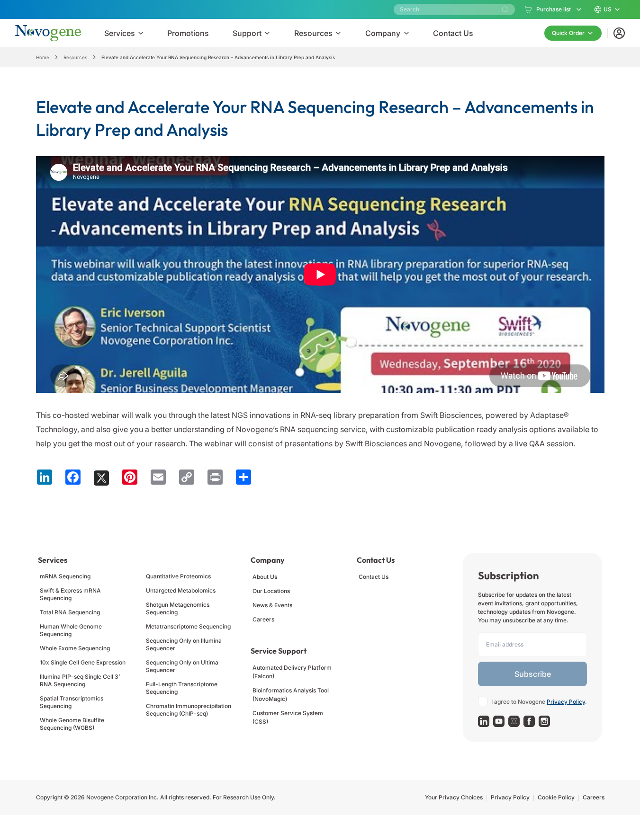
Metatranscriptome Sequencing (188, 626)
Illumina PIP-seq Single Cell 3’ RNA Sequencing (80, 680)
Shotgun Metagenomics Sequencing (177, 608)
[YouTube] (499, 721)
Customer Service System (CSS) (287, 717)
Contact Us (373, 576)
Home (42, 57)
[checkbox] (482, 701)
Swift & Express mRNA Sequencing (70, 594)
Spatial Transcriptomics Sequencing (71, 702)
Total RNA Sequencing (70, 612)
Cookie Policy (556, 797)
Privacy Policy (566, 701)
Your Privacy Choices (454, 797)
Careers (263, 619)
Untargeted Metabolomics (181, 590)
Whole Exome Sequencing (75, 648)
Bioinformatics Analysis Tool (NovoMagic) (290, 694)
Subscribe (532, 674)
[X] (514, 721)
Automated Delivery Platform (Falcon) (292, 672)
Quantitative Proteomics (178, 576)
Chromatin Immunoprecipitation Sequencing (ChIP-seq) (188, 709)
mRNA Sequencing (65, 576)
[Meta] (529, 721)
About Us (264, 576)
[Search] (505, 9)
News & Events (272, 605)
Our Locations (271, 590)
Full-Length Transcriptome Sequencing (181, 688)
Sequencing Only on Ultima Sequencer (182, 666)
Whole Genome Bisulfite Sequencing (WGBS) (72, 724)
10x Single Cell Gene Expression (83, 662)
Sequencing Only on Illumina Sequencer (184, 644)
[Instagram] (544, 721)
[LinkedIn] (483, 721)
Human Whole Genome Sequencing (71, 630)
